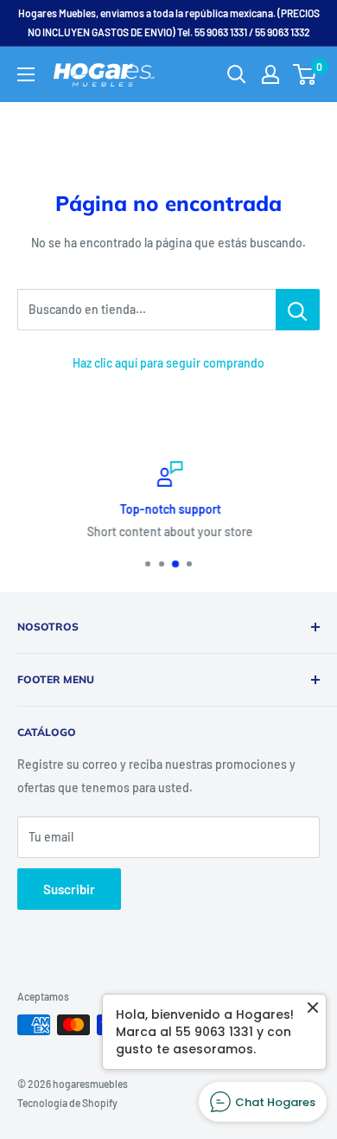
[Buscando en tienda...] (298, 309)
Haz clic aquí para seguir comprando (168, 362)
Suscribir (69, 889)
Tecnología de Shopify (67, 1103)
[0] (305, 74)
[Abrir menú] (26, 74)
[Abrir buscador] (236, 74)
